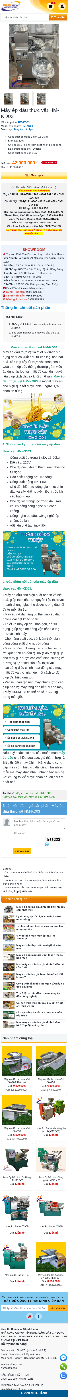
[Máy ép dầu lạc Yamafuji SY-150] (17, 1110)
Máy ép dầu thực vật (15, 796)
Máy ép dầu (35, 796)
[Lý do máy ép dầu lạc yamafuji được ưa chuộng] (9, 919)
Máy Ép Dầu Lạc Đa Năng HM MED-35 (17, 1179)
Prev (6, 56)
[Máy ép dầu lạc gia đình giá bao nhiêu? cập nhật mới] (9, 909)
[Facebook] (38, 1316)
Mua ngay (37, 175)
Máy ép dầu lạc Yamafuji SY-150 (17, 1130)
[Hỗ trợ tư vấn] (63, 1366)
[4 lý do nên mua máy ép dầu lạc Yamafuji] (9, 938)
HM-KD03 (49, 796)
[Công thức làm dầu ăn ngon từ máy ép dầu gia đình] (9, 986)
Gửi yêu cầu (58, 1307)
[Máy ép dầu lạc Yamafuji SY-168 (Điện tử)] (17, 1061)
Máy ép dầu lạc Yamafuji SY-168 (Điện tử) (17, 1081)
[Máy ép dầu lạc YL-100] (17, 1257)
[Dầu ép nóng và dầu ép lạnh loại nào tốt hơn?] (9, 1015)
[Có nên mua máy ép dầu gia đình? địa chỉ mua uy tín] (9, 1005)
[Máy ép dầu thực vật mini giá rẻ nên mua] (9, 947)
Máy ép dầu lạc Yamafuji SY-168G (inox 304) (51, 1276)
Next (62, 56)
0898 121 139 (34, 291)
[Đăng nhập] (62, 6)
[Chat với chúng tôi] (63, 1375)
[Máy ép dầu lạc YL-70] (51, 1208)
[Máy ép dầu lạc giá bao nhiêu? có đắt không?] (9, 976)
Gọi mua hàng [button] (35, 1393)
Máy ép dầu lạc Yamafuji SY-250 (51, 1081)
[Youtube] (29, 1316)
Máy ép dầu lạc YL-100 (17, 1275)
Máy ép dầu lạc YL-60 (16, 1226)
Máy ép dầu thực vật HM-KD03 (33, 793)
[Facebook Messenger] (63, 1357)
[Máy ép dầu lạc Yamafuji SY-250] (51, 1061)
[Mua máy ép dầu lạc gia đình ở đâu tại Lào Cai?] (9, 967)
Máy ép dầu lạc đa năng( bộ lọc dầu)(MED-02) (51, 1130)
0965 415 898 (36, 299)
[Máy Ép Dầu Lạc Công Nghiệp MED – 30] (51, 1159)
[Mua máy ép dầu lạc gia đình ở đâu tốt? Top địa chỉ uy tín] (9, 1024)
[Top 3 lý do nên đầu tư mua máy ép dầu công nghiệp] (9, 996)
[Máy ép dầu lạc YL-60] (17, 1208)
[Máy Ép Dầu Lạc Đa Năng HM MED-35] (17, 1159)
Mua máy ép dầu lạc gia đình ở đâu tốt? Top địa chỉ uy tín (38, 1024)
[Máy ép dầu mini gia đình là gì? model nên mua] (9, 957)
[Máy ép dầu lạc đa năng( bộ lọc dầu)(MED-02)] (51, 1110)
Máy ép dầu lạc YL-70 (51, 1226)
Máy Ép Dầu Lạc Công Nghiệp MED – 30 (51, 1179)
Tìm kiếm (59, 17)
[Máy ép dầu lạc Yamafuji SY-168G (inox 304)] (51, 1257)
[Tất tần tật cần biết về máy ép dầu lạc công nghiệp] (9, 928)
